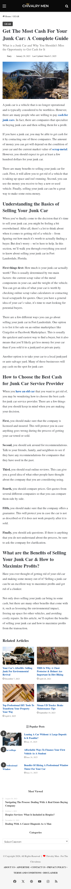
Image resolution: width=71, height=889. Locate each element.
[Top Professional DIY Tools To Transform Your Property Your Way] (18, 693)
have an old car (25, 391)
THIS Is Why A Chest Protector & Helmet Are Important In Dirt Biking (50, 671)
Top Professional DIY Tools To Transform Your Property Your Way (18, 708)
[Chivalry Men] (35, 5)
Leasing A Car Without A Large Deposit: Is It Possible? (45, 736)
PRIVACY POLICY (56, 867)
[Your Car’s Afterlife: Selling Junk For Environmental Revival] (18, 656)
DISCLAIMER (50, 872)
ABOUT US (9, 867)
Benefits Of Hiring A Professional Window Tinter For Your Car (46, 767)
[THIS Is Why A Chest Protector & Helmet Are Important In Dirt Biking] (52, 656)
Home (8, 16)
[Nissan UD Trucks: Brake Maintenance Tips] (52, 693)
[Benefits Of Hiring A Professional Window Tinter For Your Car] (12, 770)
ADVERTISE (23, 867)
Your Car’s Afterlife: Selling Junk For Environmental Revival (17, 671)
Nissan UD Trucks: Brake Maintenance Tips (50, 706)
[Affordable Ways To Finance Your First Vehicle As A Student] (12, 754)
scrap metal (59, 149)
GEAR (16, 16)
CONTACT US (38, 867)
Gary (9, 56)
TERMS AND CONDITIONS (27, 872)
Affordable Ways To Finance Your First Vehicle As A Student (44, 751)
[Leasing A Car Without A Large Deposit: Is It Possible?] (12, 739)
